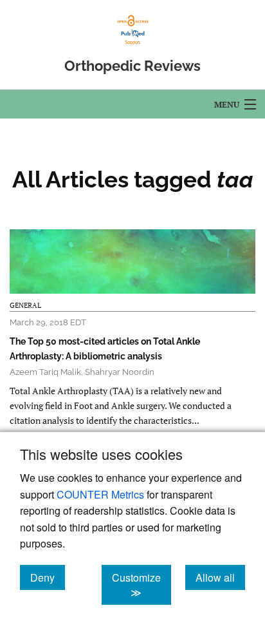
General (25, 305)
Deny (47, 577)
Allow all (220, 577)
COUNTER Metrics (100, 494)
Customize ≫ (141, 585)
